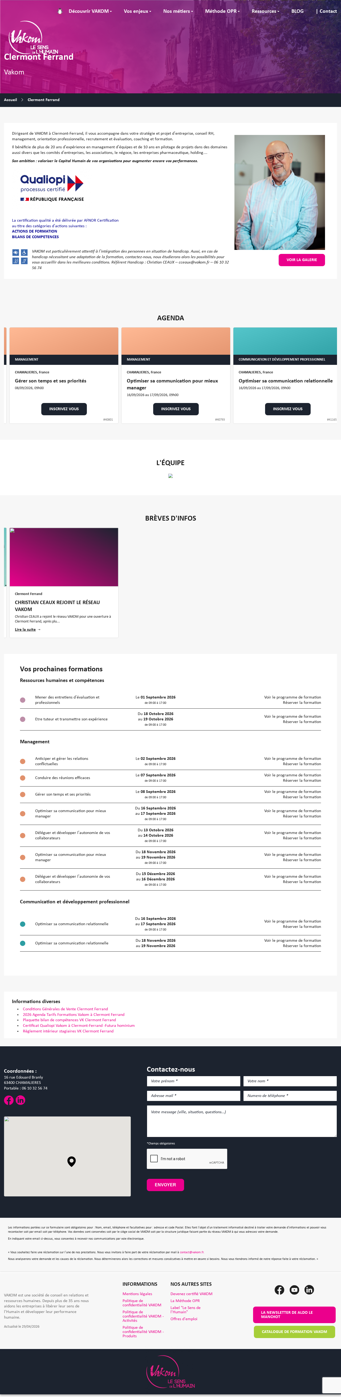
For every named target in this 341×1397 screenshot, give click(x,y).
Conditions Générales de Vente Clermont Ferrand (65, 1009)
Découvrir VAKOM (89, 11)
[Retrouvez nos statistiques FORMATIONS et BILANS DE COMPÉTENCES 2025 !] (64, 557)
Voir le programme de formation (292, 697)
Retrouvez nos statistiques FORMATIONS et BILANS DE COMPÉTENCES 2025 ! (63, 606)
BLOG (297, 11)
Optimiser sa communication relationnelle (286, 381)
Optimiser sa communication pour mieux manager (172, 385)
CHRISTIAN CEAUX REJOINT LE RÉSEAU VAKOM (281, 606)
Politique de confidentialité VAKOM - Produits (143, 1332)
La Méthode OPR (185, 1301)
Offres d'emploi (183, 1319)
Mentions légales (137, 1294)
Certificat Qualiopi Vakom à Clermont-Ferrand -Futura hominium (79, 1026)
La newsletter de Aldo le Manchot (287, 1315)
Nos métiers (176, 11)
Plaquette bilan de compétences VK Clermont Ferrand (70, 1020)
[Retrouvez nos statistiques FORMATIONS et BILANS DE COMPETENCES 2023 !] (175, 557)
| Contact (326, 11)
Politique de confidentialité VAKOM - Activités (143, 1316)
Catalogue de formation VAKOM (294, 1332)
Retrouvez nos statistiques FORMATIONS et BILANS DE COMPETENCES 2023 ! (175, 606)
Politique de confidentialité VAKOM (142, 1303)
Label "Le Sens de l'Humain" (185, 1310)
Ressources (264, 11)
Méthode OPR (221, 11)
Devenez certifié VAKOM (191, 1294)
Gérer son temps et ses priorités (50, 381)
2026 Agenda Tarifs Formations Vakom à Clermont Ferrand (74, 1015)
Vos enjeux (136, 11)
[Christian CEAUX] (170, 476)
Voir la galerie (302, 260)
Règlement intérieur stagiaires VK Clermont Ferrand (69, 1031)
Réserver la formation (302, 703)
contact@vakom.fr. (192, 1252)
